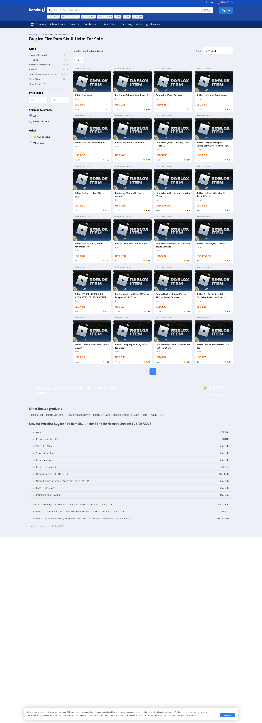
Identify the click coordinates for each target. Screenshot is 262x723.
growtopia (137, 16)
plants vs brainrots (70, 16)
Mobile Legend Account (148, 24)
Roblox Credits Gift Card (126, 414)
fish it (118, 16)
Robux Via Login (55, 414)
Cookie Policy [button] (129, 715)
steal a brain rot (105, 16)
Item (145, 414)
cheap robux (53, 16)
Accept (227, 715)
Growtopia (74, 24)
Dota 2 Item (110, 24)
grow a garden (88, 16)
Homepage (34, 34)
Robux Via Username (78, 414)
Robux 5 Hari (36, 414)
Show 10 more (36, 84)
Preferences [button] (191, 715)
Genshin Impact (92, 24)
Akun (154, 414)
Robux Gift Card (101, 414)
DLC (162, 414)
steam (126, 16)
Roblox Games (57, 24)
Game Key (126, 24)
